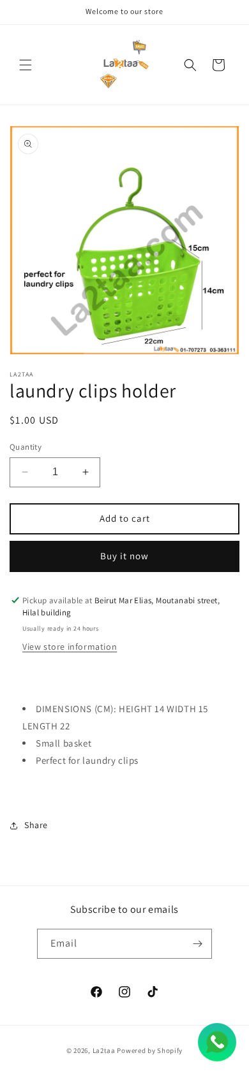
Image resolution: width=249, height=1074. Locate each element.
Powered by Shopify (150, 1050)
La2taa (104, 1050)
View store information (69, 646)
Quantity (26, 446)
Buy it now (124, 556)
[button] (25, 65)
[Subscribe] (197, 944)
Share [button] (36, 825)
